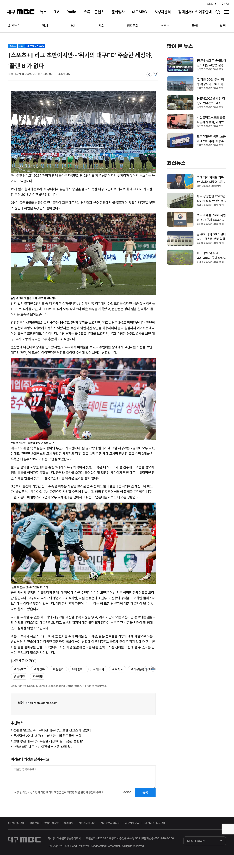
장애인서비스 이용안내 (195, 12)
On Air (225, 3)
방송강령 (34, 823)
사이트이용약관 (87, 823)
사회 (101, 26)
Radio (71, 12)
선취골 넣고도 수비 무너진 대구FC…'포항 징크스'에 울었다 (52, 730)
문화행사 (118, 12)
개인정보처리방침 (110, 823)
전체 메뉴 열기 (226, 12)
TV (56, 12)
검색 (216, 12)
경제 (73, 26)
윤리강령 (68, 823)
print (155, 74)
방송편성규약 (51, 823)
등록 (145, 792)
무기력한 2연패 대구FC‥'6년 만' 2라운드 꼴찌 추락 (47, 736)
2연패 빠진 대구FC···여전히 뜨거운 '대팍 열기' (43, 747)
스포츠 (165, 26)
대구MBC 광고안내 (154, 823)
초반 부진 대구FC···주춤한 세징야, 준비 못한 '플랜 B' (48, 741)
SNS (210, 3)
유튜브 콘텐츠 (94, 12)
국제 (195, 26)
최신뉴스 (14, 26)
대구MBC (20, 12)
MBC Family (196, 841)
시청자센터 (163, 12)
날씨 (223, 26)
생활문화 (132, 26)
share (149, 74)
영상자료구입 (132, 823)
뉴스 (43, 12)
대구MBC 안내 (16, 823)
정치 (45, 26)
